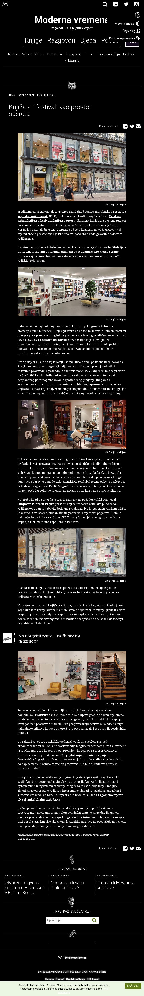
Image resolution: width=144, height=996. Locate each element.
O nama (49, 979)
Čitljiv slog (128, 31)
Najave (13, 54)
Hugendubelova (98, 326)
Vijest (8, 875)
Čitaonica (72, 60)
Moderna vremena (72, 20)
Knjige (33, 40)
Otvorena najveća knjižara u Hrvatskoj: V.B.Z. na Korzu (25, 887)
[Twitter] (126, 4)
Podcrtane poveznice (122, 38)
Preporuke (55, 54)
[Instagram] (137, 4)
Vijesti (26, 54)
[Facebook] (115, 4)
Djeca (88, 40)
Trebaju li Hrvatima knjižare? (116, 885)
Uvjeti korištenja (75, 979)
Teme (89, 54)
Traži (94, 920)
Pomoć (60, 979)
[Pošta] (138, 125)
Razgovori (61, 40)
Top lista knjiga (108, 54)
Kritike (39, 54)
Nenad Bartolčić (32, 95)
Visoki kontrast (125, 23)
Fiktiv (102, 971)
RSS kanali (93, 979)
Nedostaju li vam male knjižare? (67, 885)
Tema (12, 95)
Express (30, 839)
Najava (101, 875)
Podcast (129, 54)
